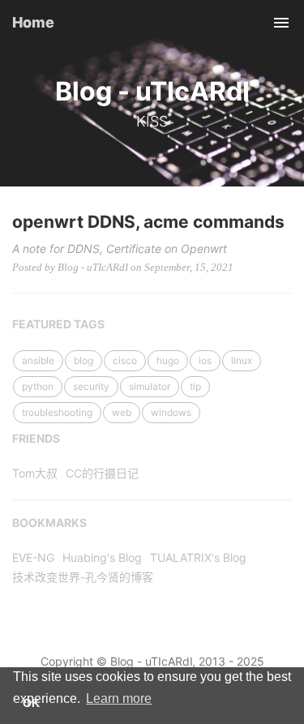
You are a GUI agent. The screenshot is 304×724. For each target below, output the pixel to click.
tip (195, 386)
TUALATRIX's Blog (198, 557)
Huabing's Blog (102, 557)
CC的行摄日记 (102, 473)
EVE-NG (33, 557)
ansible (38, 360)
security (91, 386)
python (38, 386)
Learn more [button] (119, 698)
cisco (125, 360)
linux (241, 360)
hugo (167, 360)
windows (171, 412)
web (121, 412)
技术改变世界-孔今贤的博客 (82, 577)
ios (205, 360)
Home (33, 22)
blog (83, 360)
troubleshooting (57, 412)
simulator (149, 386)
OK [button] (31, 702)
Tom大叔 (35, 473)
